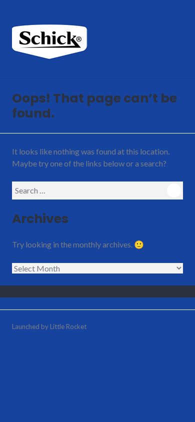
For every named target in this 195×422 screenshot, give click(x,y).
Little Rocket (68, 326)
